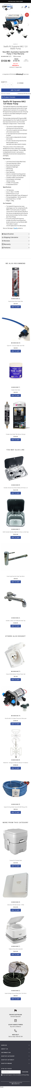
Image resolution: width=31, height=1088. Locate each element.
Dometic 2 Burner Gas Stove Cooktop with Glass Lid (16, 487)
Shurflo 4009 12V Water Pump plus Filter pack (15, 718)
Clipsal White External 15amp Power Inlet (15, 674)
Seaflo (15, 44)
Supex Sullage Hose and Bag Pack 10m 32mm (15, 993)
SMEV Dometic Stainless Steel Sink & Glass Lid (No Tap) (16, 532)
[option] (15, 26)
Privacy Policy (26, 1075)
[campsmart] (7, 7)
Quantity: (4, 82)
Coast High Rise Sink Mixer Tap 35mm (16, 576)
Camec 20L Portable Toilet (16, 860)
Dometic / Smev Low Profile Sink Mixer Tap (15, 620)
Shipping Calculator (11, 237)
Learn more (26, 74)
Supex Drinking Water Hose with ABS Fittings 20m (15, 807)
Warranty (7, 244)
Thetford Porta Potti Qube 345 (15, 949)
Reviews (7, 241)
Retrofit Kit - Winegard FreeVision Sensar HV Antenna (15, 762)
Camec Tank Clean (15, 390)
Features (7, 247)
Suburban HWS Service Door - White (15, 904)
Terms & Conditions (17, 1075)
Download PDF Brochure (24, 93)
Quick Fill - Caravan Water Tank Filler (15, 345)
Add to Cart (15, 90)
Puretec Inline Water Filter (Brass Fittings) (15, 434)
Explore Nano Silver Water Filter (15, 301)
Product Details (9, 97)
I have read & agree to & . (16, 1075)
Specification (9, 234)
